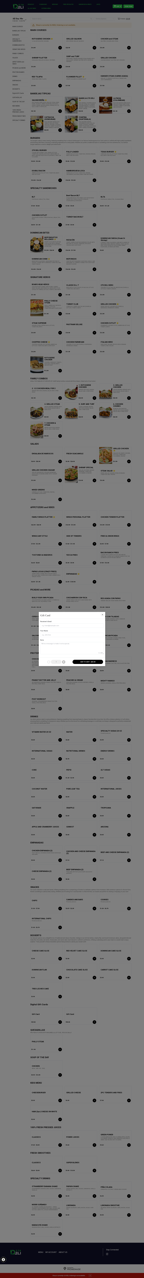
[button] (3, 1259)
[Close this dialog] (102, 614)
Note (42, 640)
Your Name (44, 631)
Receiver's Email (46, 621)
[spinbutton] (56, 662)
